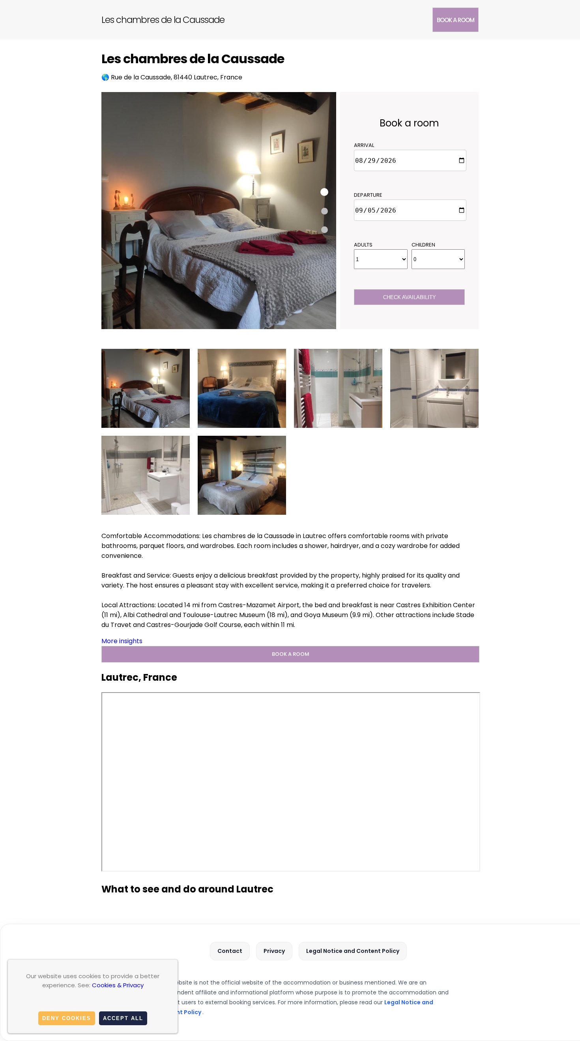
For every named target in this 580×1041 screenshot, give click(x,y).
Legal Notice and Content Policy (352, 951)
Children (423, 244)
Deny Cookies (66, 1018)
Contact (229, 951)
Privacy (274, 951)
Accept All (123, 1018)
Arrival (364, 145)
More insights (121, 641)
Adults (363, 244)
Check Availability (409, 297)
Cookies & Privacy (118, 985)
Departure (368, 195)
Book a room (455, 20)
